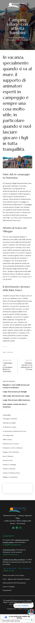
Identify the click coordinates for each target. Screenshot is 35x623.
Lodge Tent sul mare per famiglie (15, 392)
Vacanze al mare (7, 460)
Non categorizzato (8, 435)
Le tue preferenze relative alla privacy (19, 617)
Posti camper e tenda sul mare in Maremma (15, 405)
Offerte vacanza (7, 440)
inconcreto (11, 40)
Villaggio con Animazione (16, 38)
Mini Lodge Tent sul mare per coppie (16, 396)
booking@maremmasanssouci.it (12, 545)
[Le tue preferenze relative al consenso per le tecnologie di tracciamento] (32, 620)
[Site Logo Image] (15, 5)
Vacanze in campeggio (9, 465)
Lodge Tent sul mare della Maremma (16, 400)
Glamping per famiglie (9, 423)
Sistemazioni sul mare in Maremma (12, 448)
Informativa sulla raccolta (11, 621)
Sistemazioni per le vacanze (11, 444)
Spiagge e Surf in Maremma (11, 452)
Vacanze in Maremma (9, 469)
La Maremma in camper (9, 427)
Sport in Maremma (8, 456)
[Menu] (30, 6)
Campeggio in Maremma (10, 419)
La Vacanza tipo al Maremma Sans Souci (14, 431)
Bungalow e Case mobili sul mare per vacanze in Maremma (16, 386)
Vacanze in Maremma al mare (11, 473)
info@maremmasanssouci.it (11, 554)
